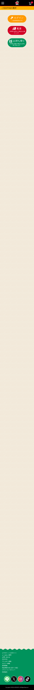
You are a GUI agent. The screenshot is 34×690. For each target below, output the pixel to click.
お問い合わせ (5, 650)
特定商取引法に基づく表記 (9, 665)
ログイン (18, 18)
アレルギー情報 (6, 656)
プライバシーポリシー (8, 668)
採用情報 (4, 662)
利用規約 (4, 671)
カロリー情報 (5, 659)
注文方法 (4, 653)
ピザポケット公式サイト (9, 644)
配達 (17, 29)
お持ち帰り (17, 40)
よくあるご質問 (6, 647)
